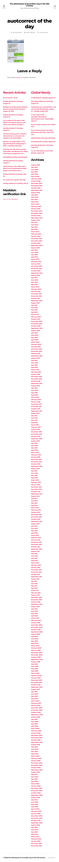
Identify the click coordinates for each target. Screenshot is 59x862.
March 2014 (35, 508)
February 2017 (36, 427)
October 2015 (35, 464)
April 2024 (34, 229)
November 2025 (36, 186)
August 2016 (35, 441)
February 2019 (36, 372)
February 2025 (36, 206)
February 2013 (36, 537)
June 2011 (34, 583)
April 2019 (34, 367)
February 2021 (36, 317)
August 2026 (35, 165)
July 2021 (34, 305)
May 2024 (34, 227)
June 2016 (34, 445)
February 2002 (36, 839)
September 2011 (36, 577)
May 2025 (34, 199)
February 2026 (36, 179)
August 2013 (35, 524)
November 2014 (36, 489)
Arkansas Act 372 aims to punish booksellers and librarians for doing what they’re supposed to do (15, 151)
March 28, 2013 (30, 32)
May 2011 (34, 586)
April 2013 (34, 533)
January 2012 (35, 567)
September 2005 (37, 742)
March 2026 (35, 176)
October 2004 (36, 767)
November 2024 (36, 213)
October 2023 (36, 243)
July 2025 (34, 195)
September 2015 (36, 466)
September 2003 (37, 795)
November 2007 (36, 682)
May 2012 (34, 558)
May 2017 (34, 420)
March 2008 (35, 673)
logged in (19, 77)
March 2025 (35, 204)
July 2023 (34, 250)
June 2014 (34, 501)
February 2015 (36, 482)
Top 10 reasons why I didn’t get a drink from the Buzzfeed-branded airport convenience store (14, 168)
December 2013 (36, 514)
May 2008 (34, 669)
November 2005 (36, 738)
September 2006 (37, 715)
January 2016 (35, 457)
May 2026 (34, 172)
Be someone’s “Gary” (10, 98)
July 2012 (34, 554)
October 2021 (35, 298)
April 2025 (34, 202)
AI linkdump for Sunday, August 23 (43, 98)
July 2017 (34, 416)
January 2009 (35, 650)
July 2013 (34, 526)
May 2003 (34, 804)
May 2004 (34, 779)
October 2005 (36, 740)
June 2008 (34, 666)
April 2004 (34, 781)
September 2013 (36, 521)
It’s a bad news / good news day (14, 180)
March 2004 (35, 784)
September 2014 (36, 494)
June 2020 (34, 335)
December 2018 (36, 376)
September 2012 (36, 549)
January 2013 (35, 540)
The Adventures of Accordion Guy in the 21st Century (29, 5)
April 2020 (34, 340)
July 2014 (34, 498)
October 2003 (36, 793)
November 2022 (36, 268)
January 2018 (35, 402)
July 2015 (34, 471)
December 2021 (36, 294)
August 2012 (35, 551)
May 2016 (34, 448)
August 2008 (35, 662)
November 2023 (36, 241)
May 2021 (34, 310)
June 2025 (34, 197)
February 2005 (36, 758)
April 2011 (34, 588)
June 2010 (34, 611)
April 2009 (34, 643)
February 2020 (36, 344)
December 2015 (36, 459)
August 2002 (35, 825)
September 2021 (36, 301)
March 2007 (35, 701)
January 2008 (36, 678)
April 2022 (34, 284)
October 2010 (35, 602)
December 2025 (36, 183)
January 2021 (35, 319)
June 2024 (34, 225)
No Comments (43, 32)
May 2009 (34, 641)
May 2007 (34, 696)
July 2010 (34, 609)
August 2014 (35, 496)
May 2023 (34, 255)
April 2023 (34, 257)
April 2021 (34, 312)
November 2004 (36, 765)
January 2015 (35, 485)
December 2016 (36, 432)
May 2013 (34, 531)
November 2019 (36, 351)
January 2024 (35, 236)
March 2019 (35, 370)
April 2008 (34, 671)
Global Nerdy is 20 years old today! (43, 138)
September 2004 (37, 770)
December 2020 (36, 321)
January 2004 (36, 786)
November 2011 (36, 572)
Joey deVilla (18, 32)
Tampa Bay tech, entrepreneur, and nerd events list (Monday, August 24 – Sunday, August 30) (43, 109)
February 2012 (36, 565)
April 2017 (34, 422)
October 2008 (36, 657)
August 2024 (35, 220)
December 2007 (36, 680)
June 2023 (34, 252)
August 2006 (35, 717)
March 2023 (35, 259)
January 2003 (35, 813)
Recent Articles (14, 92)
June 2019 (34, 363)
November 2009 (36, 627)
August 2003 (35, 797)
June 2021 (34, 307)
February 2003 (36, 811)
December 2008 (36, 652)
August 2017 (35, 413)
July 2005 (34, 747)
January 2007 (35, 705)
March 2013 (35, 535)
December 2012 (36, 542)
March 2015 (35, 480)
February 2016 (36, 455)
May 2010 (34, 613)
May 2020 (34, 337)
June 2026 (34, 169)
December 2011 (36, 570)
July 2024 (34, 222)
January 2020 (35, 347)
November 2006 (36, 710)
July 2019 (34, 360)
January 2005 (35, 761)
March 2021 (35, 314)
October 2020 (36, 326)
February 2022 (36, 289)
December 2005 (36, 735)
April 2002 (34, 834)
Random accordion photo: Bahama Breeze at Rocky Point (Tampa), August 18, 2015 (15, 109)
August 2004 (35, 772)
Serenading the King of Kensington (15, 157)
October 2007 (36, 685)
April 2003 (34, 807)
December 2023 (36, 238)
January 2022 (35, 291)
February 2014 (36, 510)
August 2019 (35, 358)
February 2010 (36, 620)
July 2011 (34, 581)
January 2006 (35, 733)
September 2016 (36, 439)
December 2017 (36, 404)
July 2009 (34, 636)
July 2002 (34, 827)
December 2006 (36, 708)
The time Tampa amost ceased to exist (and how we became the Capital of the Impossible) (14, 136)
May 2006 (34, 724)
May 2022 (34, 282)
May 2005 (34, 751)
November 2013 (36, 517)
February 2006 (36, 731)
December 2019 (36, 349)
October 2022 (36, 271)
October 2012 (35, 547)
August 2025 (35, 192)
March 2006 (35, 728)
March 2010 (35, 618)
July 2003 (34, 800)
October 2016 (35, 436)
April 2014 (34, 505)
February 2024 (36, 234)
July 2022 (34, 278)
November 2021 (36, 296)
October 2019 (35, 353)
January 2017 (35, 429)
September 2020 (37, 328)
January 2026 (35, 181)
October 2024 (36, 215)
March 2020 (35, 342)
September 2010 (36, 604)
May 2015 (34, 475)
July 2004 (34, 774)
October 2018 (35, 381)
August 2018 (35, 386)
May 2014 (34, 503)
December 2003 (36, 788)
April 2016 (34, 450)
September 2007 (37, 687)
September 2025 (36, 190)
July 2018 (34, 388)
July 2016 (34, 443)
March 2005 (35, 756)
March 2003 (35, 809)
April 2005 (34, 754)
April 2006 (34, 726)
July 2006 (34, 719)
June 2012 (34, 556)
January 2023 (35, 264)
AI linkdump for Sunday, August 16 (43, 141)
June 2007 (34, 694)
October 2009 (36, 629)
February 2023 (36, 261)
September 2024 (37, 218)
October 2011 (35, 574)
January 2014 (35, 512)
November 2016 (36, 434)
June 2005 (34, 749)
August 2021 (35, 303)
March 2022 (35, 287)
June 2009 (34, 639)
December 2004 (36, 763)
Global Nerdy (40, 92)
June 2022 (34, 280)
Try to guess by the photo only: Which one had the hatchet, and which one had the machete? (14, 122)
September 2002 (37, 823)
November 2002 (36, 818)
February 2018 (36, 399)
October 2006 (36, 712)
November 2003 (36, 790)
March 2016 (35, 452)
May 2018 (34, 393)
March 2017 (35, 425)
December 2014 (36, 487)
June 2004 (34, 777)
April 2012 (34, 560)
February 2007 (36, 703)
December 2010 (36, 597)
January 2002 (35, 841)
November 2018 (36, 379)
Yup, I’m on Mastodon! (10, 199)
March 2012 (35, 563)
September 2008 (37, 659)
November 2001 (36, 846)
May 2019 (34, 365)
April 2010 (34, 616)
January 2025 (35, 209)
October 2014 (35, 491)
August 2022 (35, 275)
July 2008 (34, 664)
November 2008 (36, 655)
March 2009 (35, 646)
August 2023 (35, 248)
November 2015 (36, 462)
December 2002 (36, 816)
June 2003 (34, 802)
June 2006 (34, 721)
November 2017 (36, 406)
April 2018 (34, 395)
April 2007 (34, 698)
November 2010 (36, 600)
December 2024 (36, 211)
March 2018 (35, 397)
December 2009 (36, 625)
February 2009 (36, 648)
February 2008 (36, 675)
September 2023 (36, 245)
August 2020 (35, 330)
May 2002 (34, 832)
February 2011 (36, 593)
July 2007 (34, 692)
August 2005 (35, 744)
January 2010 (35, 623)
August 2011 (35, 579)
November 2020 (36, 324)
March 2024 (35, 232)
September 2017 (36, 411)
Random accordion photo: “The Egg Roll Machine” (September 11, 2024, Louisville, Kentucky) (14, 144)
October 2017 (35, 409)
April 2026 (34, 174)
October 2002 (36, 820)
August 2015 (35, 468)
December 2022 (36, 266)
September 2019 (36, 356)
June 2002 (34, 830)
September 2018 (36, 383)
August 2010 (35, 606)
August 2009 (35, 634)
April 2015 (34, 478)
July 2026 (34, 167)
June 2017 (34, 418)
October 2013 (35, 519)
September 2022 (36, 273)
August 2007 (35, 689)
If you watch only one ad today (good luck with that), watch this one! (42, 132)
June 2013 (34, 528)
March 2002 (35, 836)
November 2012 (36, 544)
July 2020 (34, 333)
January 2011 (35, 595)
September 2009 (37, 632)
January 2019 (35, 374)
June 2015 (34, 473)
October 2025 (36, 188)
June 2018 (34, 390)
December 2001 (36, 843)
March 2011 (35, 590)
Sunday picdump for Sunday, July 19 (15, 183)
